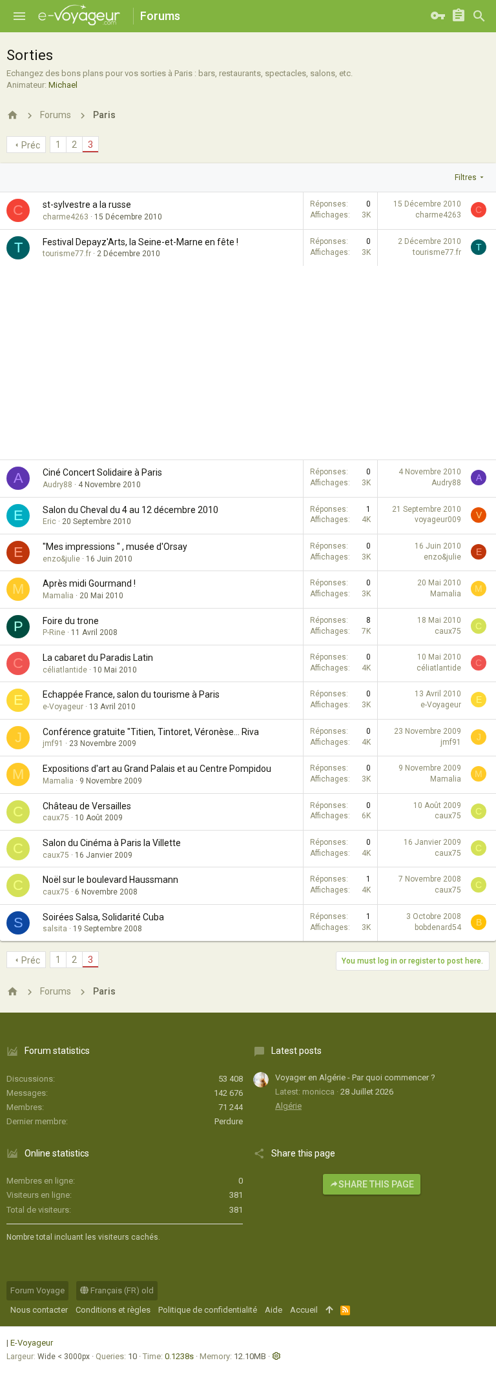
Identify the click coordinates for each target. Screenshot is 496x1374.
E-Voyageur (31, 1343)
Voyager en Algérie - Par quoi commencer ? (355, 1077)
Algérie (288, 1106)
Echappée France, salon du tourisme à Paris (131, 694)
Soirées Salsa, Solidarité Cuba (103, 917)
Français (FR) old (121, 1290)
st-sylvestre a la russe (87, 204)
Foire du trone (71, 621)
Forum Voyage (37, 1290)
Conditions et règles (113, 1310)
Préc (30, 145)
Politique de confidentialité (207, 1310)
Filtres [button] (466, 177)
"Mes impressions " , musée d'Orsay (115, 546)
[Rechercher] (479, 16)
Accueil (304, 1310)
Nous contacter (39, 1310)
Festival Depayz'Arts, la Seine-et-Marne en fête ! (140, 242)
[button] (19, 16)
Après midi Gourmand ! (89, 583)
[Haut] (329, 1310)
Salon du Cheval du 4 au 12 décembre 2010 (130, 510)
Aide (273, 1310)
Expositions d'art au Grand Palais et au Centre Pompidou (157, 768)
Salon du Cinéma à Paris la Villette (112, 843)
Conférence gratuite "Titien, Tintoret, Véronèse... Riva (151, 732)
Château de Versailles (87, 806)
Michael (63, 85)
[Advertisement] (248, 362)
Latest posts (296, 1051)
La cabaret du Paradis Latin (98, 657)
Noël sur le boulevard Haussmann (110, 879)
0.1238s (179, 1356)
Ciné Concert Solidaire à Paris (102, 472)
